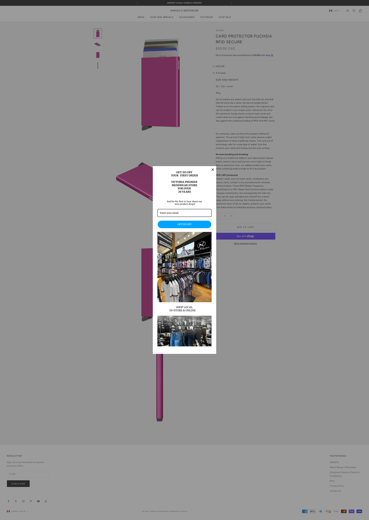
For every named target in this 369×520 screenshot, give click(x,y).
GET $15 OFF (184, 224)
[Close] (212, 169)
